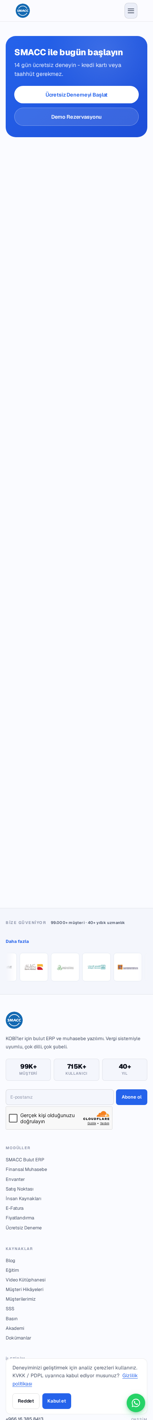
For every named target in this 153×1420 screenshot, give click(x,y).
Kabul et (56, 1401)
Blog (10, 1261)
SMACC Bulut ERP (25, 1160)
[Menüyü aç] (131, 11)
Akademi (15, 1328)
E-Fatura (14, 1208)
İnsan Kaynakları (23, 1199)
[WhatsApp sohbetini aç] (136, 1403)
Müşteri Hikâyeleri (24, 1289)
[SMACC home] (23, 11)
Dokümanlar (18, 1338)
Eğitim (12, 1270)
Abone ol (132, 1097)
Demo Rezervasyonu (76, 116)
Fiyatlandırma (20, 1218)
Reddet (26, 1401)
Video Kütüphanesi (26, 1280)
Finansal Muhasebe (26, 1169)
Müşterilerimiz (21, 1299)
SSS (10, 1309)
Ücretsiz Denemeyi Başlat (77, 94)
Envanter (15, 1179)
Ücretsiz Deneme (24, 1228)
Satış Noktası (19, 1189)
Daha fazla (17, 941)
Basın (12, 1319)
